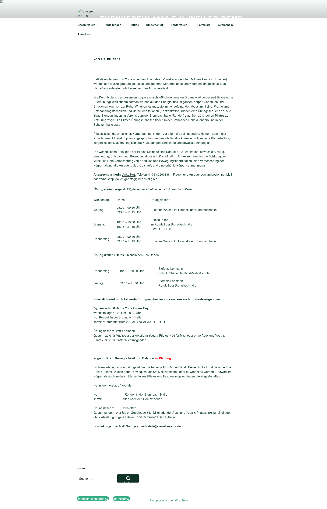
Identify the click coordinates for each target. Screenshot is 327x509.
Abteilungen (113, 25)
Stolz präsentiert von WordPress (169, 500)
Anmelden (84, 34)
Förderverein (179, 25)
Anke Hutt (128, 174)
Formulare (203, 25)
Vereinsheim (226, 25)
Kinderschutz (155, 25)
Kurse (135, 25)
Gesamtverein (86, 25)
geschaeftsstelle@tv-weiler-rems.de (157, 426)
